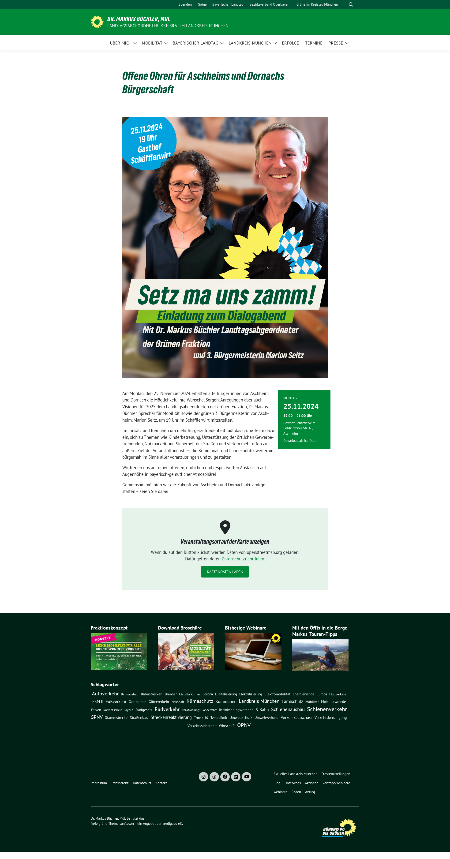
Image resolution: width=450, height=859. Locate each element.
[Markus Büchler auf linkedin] (235, 776)
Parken (96, 710)
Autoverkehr (105, 693)
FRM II (97, 701)
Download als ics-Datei (300, 440)
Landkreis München (259, 701)
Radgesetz (144, 709)
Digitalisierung (226, 694)
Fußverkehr (116, 701)
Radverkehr (167, 709)
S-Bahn (262, 709)
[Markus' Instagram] (203, 776)
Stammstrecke (116, 717)
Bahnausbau (130, 694)
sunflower (127, 823)
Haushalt (178, 702)
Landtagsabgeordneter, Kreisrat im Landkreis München (168, 25)
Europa (322, 694)
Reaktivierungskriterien (236, 709)
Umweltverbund (266, 717)
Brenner (171, 694)
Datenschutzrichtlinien (243, 559)
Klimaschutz (200, 701)
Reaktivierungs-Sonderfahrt (199, 710)
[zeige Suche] (351, 4)
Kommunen (226, 701)
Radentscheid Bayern (118, 710)
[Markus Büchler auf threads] (214, 776)
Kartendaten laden (225, 571)
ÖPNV (244, 724)
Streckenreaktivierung (171, 717)
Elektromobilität (277, 694)
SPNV (97, 717)
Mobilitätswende (333, 701)
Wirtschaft (227, 725)
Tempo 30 (201, 718)
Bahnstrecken (151, 694)
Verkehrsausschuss (296, 717)
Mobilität (312, 702)
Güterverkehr (159, 701)
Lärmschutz (292, 701)
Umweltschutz (240, 717)
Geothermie (137, 701)
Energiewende (303, 694)
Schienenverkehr (327, 709)
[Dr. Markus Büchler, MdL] (97, 21)
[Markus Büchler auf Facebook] (225, 776)
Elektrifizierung (250, 694)
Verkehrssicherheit (202, 725)
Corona (207, 694)
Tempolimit (218, 717)
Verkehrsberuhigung (331, 717)
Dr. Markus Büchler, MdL (138, 19)
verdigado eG (172, 823)
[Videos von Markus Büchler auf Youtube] (246, 776)
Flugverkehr (337, 694)
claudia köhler (189, 694)
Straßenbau (139, 717)
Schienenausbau (288, 709)
